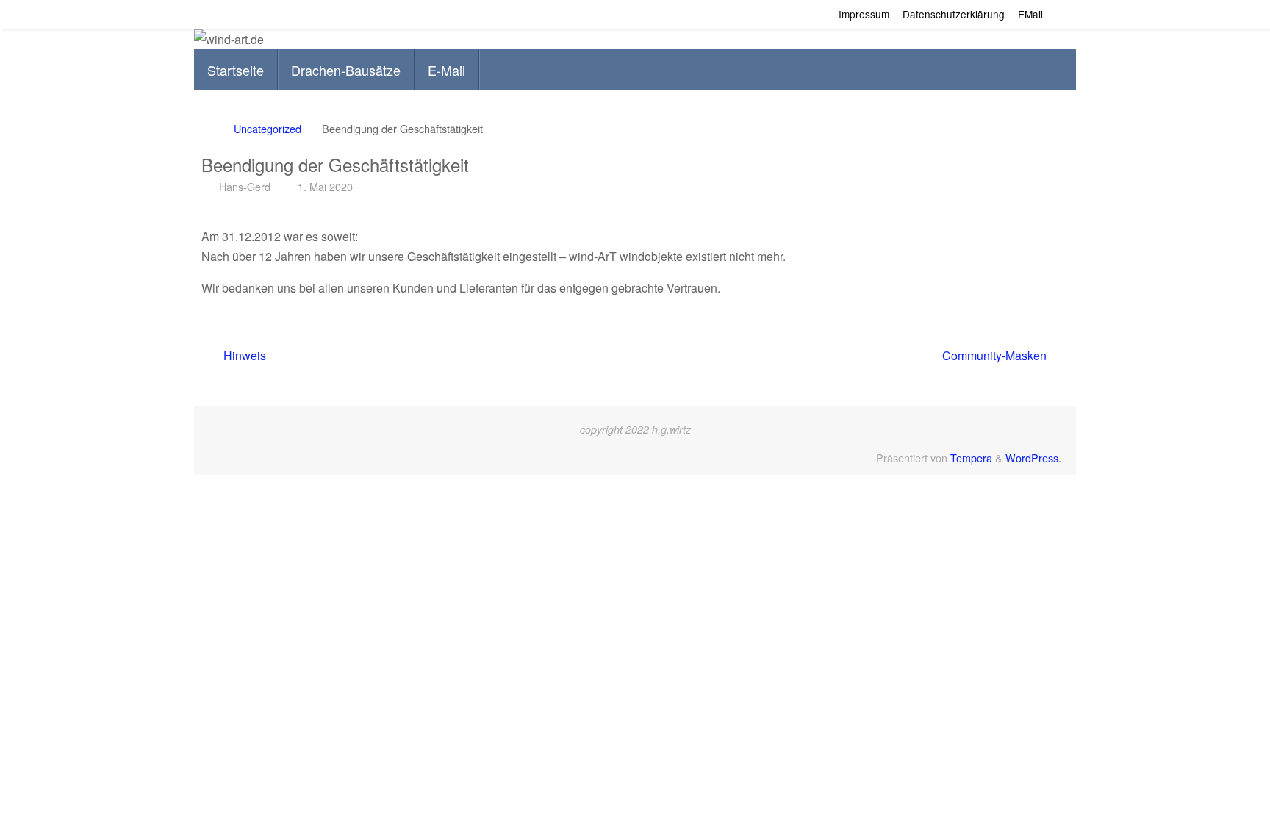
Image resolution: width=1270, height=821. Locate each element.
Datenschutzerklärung (954, 14)
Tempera (971, 457)
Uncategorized (267, 128)
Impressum (864, 14)
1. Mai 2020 (325, 186)
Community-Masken (996, 355)
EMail (1030, 14)
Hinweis (243, 355)
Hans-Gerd (244, 186)
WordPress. (1033, 457)
